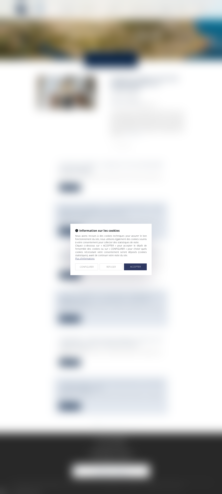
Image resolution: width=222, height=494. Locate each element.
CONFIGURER (87, 266)
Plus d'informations (85, 258)
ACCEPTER (135, 266)
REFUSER (111, 266)
